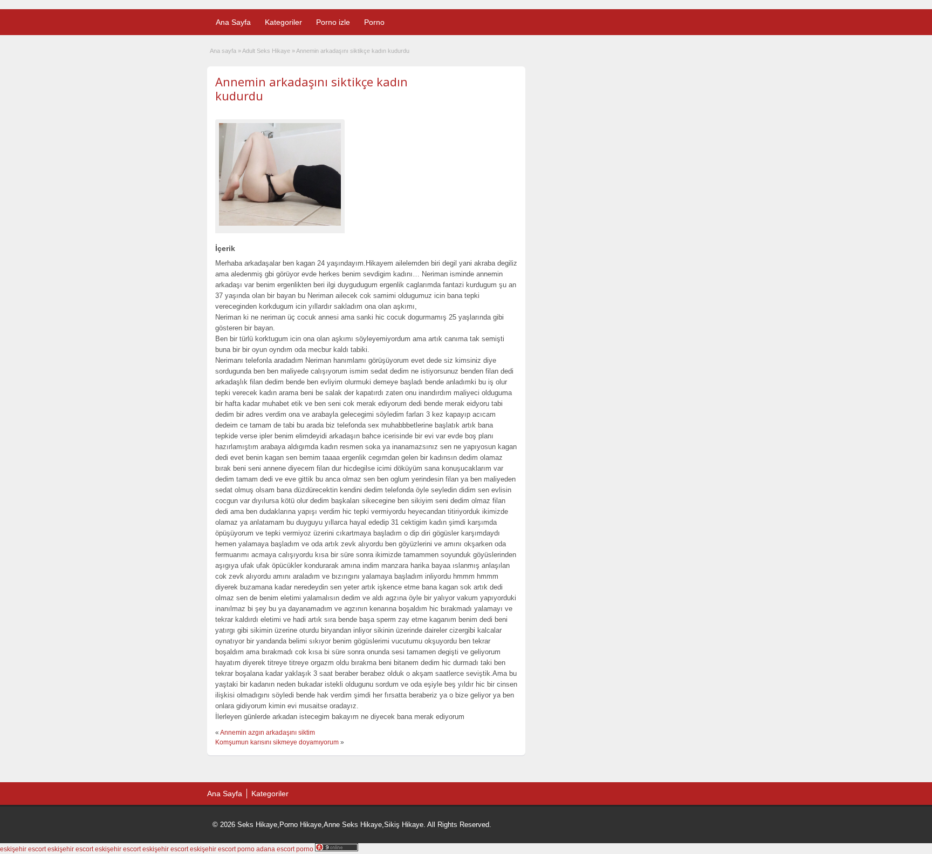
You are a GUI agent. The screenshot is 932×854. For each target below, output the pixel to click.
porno (246, 849)
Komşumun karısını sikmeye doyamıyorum (277, 742)
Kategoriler (283, 22)
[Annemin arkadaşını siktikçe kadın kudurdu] (280, 174)
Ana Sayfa (233, 22)
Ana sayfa (223, 51)
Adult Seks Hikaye (266, 51)
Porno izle (333, 22)
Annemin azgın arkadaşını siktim (267, 732)
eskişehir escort (23, 849)
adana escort (275, 849)
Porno (374, 22)
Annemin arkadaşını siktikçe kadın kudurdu (311, 88)
